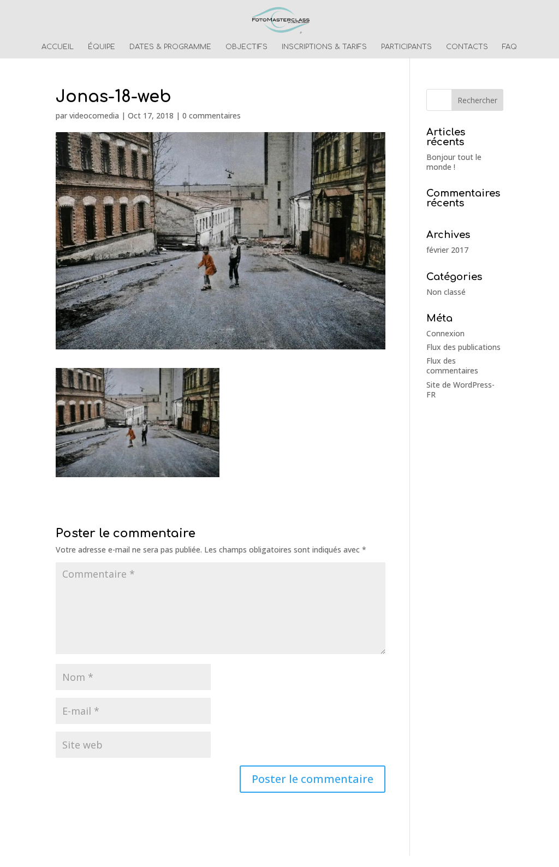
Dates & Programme (170, 47)
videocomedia (94, 115)
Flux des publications (463, 347)
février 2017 (447, 250)
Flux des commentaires (452, 365)
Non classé (446, 292)
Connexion (445, 333)
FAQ (509, 47)
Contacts (467, 47)
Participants (406, 47)
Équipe (101, 47)
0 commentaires (211, 115)
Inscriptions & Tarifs (324, 47)
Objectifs (246, 47)
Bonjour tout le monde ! (453, 162)
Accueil (57, 47)
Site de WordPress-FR (460, 389)
